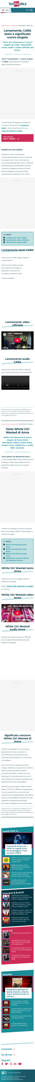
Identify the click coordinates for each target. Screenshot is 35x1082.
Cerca (28, 10)
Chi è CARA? (9, 139)
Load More (17, 822)
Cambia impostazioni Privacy (10, 1078)
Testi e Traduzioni (11, 25)
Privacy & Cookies (20, 1076)
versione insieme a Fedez (12, 131)
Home (3, 25)
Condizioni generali (7, 1076)
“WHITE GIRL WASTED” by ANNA (19, 586)
